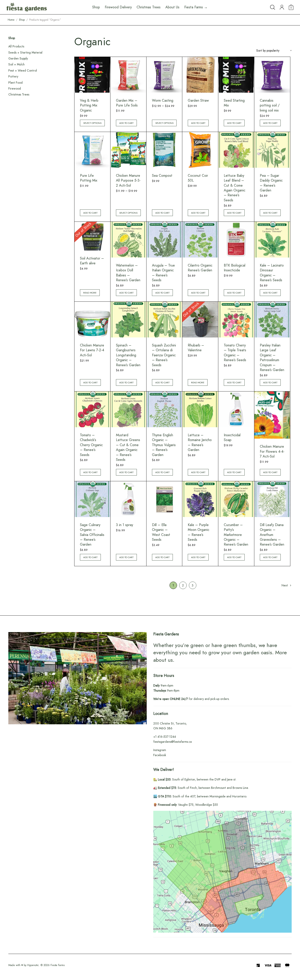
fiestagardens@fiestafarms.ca (172, 741)
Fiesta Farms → (196, 7)
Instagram (159, 750)
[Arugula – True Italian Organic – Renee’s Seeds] (164, 240)
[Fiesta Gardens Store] (27, 7)
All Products (16, 46)
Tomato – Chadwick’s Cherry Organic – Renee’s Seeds (91, 445)
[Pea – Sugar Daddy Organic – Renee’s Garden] (272, 150)
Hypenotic (33, 965)
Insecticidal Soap (232, 437)
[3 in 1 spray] (128, 499)
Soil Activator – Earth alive (92, 261)
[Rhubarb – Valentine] (200, 319)
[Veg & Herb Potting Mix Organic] (92, 75)
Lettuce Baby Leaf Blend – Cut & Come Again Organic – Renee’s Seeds (234, 188)
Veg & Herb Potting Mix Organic (89, 105)
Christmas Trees (149, 7)
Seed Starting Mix (234, 103)
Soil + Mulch (16, 64)
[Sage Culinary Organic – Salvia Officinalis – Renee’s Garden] (92, 499)
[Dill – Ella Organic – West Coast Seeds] (164, 499)
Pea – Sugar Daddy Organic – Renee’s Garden (271, 183)
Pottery (13, 76)
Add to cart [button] (126, 123)
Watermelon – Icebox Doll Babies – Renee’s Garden (128, 273)
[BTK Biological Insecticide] (236, 240)
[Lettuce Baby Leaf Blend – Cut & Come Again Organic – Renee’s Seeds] (236, 150)
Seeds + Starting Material (25, 52)
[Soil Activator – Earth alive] (92, 236)
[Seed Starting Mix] (236, 75)
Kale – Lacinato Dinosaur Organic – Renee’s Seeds (272, 273)
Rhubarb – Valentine (196, 348)
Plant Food (15, 82)
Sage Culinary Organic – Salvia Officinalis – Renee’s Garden (92, 534)
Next (285, 585)
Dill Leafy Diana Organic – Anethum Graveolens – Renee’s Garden (272, 534)
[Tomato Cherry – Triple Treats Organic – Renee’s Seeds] (236, 319)
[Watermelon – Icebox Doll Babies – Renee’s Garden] (128, 240)
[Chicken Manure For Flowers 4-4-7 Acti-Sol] (272, 415)
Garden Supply (18, 58)
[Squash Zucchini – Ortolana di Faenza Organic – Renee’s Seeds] (164, 319)
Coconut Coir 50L (198, 178)
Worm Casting (162, 100)
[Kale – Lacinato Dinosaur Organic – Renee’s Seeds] (272, 240)
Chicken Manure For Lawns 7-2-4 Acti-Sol (92, 350)
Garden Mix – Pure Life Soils (127, 103)
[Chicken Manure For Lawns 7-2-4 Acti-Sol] (92, 319)
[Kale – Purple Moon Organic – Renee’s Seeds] (200, 499)
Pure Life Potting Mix (88, 178)
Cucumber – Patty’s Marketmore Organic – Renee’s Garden (236, 534)
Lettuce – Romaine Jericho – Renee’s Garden (200, 442)
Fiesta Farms (58, 965)
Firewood (14, 88)
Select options (92, 123)
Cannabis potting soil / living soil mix (270, 105)
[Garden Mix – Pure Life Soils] (128, 75)
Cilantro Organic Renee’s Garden (200, 268)
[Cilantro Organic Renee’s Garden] (200, 240)
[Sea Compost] (164, 150)
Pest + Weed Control (22, 70)
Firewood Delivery (118, 7)
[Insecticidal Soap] (236, 409)
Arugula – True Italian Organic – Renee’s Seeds (163, 273)
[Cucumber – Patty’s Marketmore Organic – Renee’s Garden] (236, 499)
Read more (89, 292)
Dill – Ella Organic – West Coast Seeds (161, 532)
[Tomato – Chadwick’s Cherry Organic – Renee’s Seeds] (92, 409)
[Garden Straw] (200, 75)
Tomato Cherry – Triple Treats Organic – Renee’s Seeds (235, 352)
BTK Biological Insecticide (234, 268)
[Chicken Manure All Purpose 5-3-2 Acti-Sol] (128, 150)
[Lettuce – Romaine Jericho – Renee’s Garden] (200, 409)
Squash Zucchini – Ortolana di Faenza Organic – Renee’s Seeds (164, 355)
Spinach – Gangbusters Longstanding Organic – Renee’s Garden (128, 355)
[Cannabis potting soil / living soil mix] (272, 75)
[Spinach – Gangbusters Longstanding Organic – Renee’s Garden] (128, 319)
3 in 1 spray (124, 524)
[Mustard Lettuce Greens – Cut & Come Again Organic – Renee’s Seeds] (128, 409)
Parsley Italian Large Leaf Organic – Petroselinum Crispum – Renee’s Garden (272, 357)
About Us (172, 7)
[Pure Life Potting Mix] (92, 150)
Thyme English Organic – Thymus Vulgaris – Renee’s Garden (164, 445)
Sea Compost (162, 175)
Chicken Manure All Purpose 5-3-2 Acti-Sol (128, 180)
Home (11, 20)
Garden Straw (198, 100)
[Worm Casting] (164, 75)
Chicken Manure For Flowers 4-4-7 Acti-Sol (272, 451)
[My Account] (282, 7)
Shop (22, 20)
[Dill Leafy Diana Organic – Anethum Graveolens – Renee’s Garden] (272, 499)
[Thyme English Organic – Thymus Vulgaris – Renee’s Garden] (164, 409)
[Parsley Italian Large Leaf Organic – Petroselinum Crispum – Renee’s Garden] (272, 319)
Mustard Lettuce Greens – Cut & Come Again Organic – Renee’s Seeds (128, 447)
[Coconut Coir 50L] (200, 150)
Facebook (159, 755)
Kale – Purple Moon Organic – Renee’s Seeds (198, 532)
